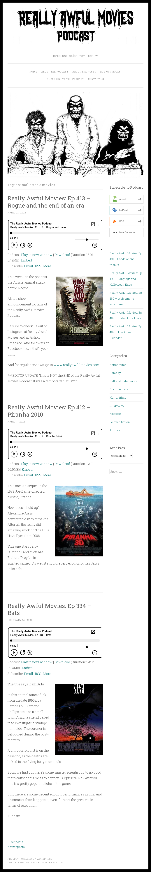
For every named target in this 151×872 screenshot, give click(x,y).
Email (28, 266)
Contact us (96, 78)
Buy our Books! (111, 71)
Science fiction (120, 422)
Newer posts (16, 847)
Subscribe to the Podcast (65, 78)
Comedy (115, 373)
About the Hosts (84, 71)
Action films (118, 365)
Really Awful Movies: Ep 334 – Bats (49, 609)
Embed (26, 260)
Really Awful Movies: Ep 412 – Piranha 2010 (49, 410)
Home (33, 71)
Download (62, 254)
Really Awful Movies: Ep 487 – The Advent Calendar (126, 332)
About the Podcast (54, 71)
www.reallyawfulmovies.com (76, 364)
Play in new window (36, 254)
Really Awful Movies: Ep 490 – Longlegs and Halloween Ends (126, 278)
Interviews (117, 405)
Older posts (15, 842)
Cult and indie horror (124, 381)
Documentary (119, 389)
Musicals (116, 413)
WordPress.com (53, 862)
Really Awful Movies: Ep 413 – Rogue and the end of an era (49, 201)
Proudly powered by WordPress (30, 858)
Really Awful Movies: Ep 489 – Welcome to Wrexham (126, 298)
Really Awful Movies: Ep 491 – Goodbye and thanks (126, 259)
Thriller (115, 430)
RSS (38, 266)
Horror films (118, 397)
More (47, 266)
